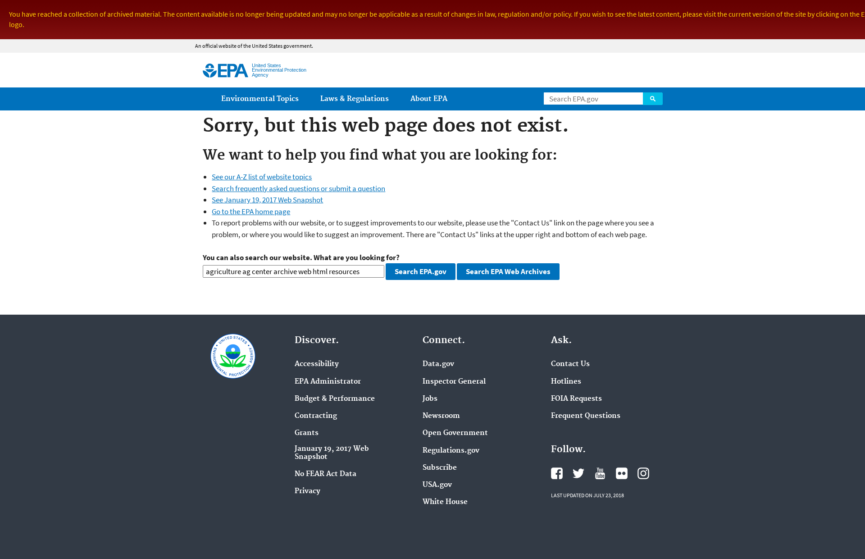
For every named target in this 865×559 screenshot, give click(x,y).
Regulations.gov (451, 451)
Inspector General (454, 382)
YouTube (600, 473)
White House (445, 502)
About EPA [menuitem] (428, 99)
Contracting (316, 416)
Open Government (455, 433)
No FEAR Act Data (325, 474)
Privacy (307, 491)
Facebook (557, 473)
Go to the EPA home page (251, 211)
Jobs (430, 399)
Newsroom (441, 416)
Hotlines (566, 382)
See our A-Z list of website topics (262, 177)
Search (653, 98)
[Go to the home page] (225, 71)
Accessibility (317, 364)
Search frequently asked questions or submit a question (298, 188)
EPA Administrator (328, 382)
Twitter (578, 473)
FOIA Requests (576, 399)
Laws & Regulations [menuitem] (354, 99)
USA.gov (437, 485)
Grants (307, 433)
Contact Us (570, 364)
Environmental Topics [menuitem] (260, 99)
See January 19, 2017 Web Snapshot (267, 200)
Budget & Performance (335, 399)
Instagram (643, 473)
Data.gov (438, 364)
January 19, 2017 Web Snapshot (332, 453)
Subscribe (440, 468)
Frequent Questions (585, 416)
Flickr (622, 473)
